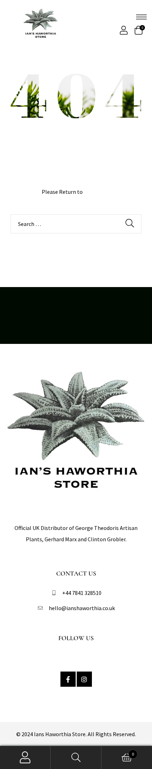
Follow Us (76, 638)
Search (76, 757)
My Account (25, 757)
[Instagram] (84, 679)
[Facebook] (68, 679)
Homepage (97, 191)
